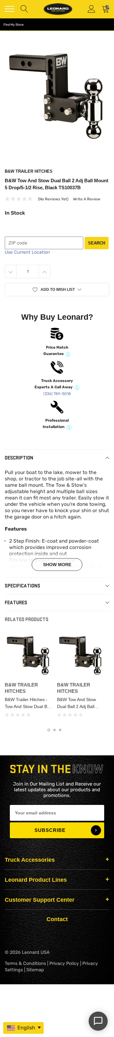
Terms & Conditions (25, 963)
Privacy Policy (64, 963)
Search (96, 243)
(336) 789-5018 (57, 393)
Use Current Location (27, 252)
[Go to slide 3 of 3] (60, 730)
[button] (57, 289)
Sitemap (35, 970)
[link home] (58, 9)
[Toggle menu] (9, 9)
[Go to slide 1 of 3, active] (49, 730)
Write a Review (86, 199)
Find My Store (13, 25)
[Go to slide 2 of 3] (54, 730)
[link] (28, 655)
